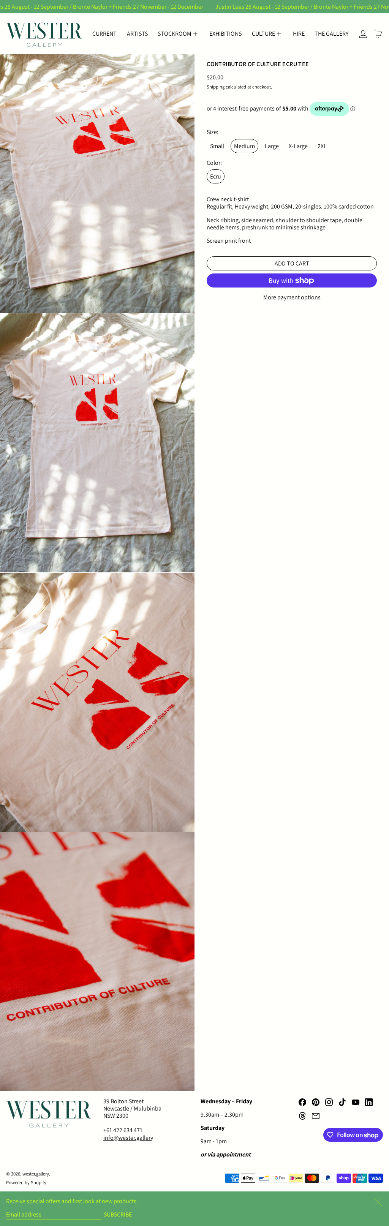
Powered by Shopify (26, 1182)
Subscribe (118, 1214)
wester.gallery (35, 1174)
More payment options (292, 297)
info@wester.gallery (128, 1138)
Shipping (216, 87)
